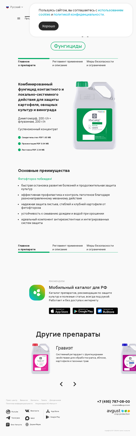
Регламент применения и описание (67, 63)
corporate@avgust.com (121, 405)
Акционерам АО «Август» (46, 403)
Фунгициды (68, 46)
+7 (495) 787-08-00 (113, 401)
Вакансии (24, 400)
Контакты (35, 400)
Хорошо (48, 26)
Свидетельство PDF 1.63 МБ (36, 137)
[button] (62, 384)
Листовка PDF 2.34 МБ (33, 150)
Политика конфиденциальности (19, 403)
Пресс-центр (11, 400)
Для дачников (55, 400)
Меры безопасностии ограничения (100, 63)
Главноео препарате (27, 63)
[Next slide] (74, 384)
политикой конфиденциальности (79, 14)
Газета (44, 400)
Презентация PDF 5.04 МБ (35, 143)
